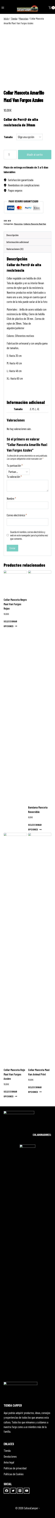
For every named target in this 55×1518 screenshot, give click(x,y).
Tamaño (8, 137)
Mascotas (18, 224)
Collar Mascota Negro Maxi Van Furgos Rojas (15, 604)
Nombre (11, 498)
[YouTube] (26, 1491)
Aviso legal (9, 1462)
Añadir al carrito (35, 154)
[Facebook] (6, 1491)
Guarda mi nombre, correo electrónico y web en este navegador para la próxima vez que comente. (29, 535)
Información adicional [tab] (17, 241)
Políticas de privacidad (15, 1468)
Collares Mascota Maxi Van (35, 224)
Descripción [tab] (12, 235)
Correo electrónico (17, 515)
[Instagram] (20, 1491)
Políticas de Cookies (14, 1474)
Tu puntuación (15, 465)
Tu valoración (14, 476)
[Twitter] (13, 1491)
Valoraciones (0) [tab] (14, 248)
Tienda (7, 1450)
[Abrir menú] (3, 7)
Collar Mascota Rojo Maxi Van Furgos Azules (14, 1074)
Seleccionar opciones (10, 623)
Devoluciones (10, 1456)
